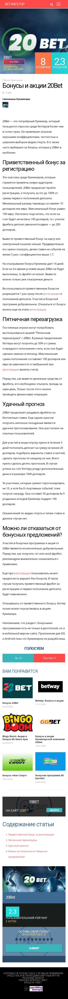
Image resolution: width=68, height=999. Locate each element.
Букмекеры (10, 66)
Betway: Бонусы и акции (49, 700)
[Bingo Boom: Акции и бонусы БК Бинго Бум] (17, 722)
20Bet (10, 897)
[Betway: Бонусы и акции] (50, 686)
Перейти (54, 810)
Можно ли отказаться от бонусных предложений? (27, 854)
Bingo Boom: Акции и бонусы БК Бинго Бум (15, 738)
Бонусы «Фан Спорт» (14, 775)
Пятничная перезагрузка (22, 840)
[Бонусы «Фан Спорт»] (17, 761)
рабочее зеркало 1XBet (33, 980)
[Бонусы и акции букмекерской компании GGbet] (50, 722)
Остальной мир (13, 69)
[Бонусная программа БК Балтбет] (50, 761)
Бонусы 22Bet (10, 702)
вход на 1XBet (33, 982)
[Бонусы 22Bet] (17, 687)
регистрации (51, 294)
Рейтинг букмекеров (12, 80)
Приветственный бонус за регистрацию (31, 834)
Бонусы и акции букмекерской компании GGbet (50, 739)
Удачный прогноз (18, 845)
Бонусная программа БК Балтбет (49, 777)
